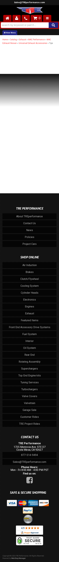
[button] (29, 25)
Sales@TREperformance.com (29, 2)
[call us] (26, 18)
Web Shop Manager (18, 558)
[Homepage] (7, 18)
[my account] (16, 18)
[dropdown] (47, 18)
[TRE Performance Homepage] (29, 11)
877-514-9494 (29, 455)
